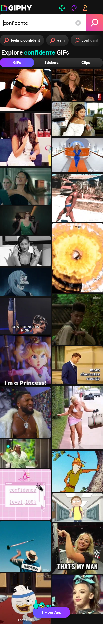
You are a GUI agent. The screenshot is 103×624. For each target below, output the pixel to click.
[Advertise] (73, 8)
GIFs (17, 62)
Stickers (51, 62)
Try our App (52, 612)
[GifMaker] (62, 8)
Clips (86, 62)
